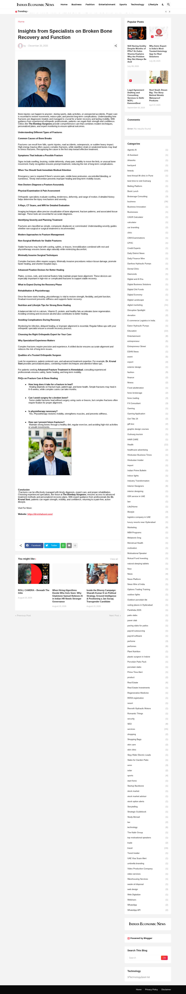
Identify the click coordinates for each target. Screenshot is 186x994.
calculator (147, 222)
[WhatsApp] (63, 545)
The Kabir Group (147, 832)
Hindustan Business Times (147, 455)
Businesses (147, 212)
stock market (147, 791)
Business (76, 4)
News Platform (147, 579)
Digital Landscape (147, 300)
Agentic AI (147, 150)
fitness (147, 382)
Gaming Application (147, 413)
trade (147, 843)
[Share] (115, 45)
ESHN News (147, 351)
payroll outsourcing (147, 631)
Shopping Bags (147, 739)
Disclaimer (166, 989)
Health (147, 444)
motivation (147, 548)
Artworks (147, 160)
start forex (147, 781)
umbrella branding (147, 863)
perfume (147, 641)
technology (147, 827)
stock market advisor (147, 796)
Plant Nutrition (147, 651)
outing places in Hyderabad (147, 605)
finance (147, 377)
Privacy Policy (151, 989)
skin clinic (147, 749)
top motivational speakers (147, 837)
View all (114, 559)
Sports (123, 4)
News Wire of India (147, 584)
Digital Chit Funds (147, 289)
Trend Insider (147, 853)
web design (147, 889)
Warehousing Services (147, 879)
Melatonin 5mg (147, 538)
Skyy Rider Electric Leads (147, 755)
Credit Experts (147, 248)
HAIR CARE (147, 439)
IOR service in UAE (147, 496)
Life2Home (147, 506)
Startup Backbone (147, 786)
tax (147, 822)
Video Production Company (147, 868)
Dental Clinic (147, 269)
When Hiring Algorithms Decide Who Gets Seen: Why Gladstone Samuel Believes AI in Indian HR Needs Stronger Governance (67, 596)
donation (147, 315)
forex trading (147, 398)
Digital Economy (147, 294)
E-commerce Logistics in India (147, 320)
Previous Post (24, 615)
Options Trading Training (147, 589)
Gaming (147, 408)
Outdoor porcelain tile (147, 600)
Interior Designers (147, 486)
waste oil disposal (147, 884)
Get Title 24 (147, 419)
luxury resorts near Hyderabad (147, 522)
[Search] (168, 4)
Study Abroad (147, 817)
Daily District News (147, 253)
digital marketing (147, 305)
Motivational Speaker (147, 553)
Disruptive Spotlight (147, 310)
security (147, 719)
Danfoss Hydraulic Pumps (147, 263)
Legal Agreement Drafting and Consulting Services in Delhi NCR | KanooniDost (135, 96)
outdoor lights (147, 594)
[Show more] (75, 545)
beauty (147, 170)
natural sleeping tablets (147, 563)
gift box (147, 424)
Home (64, 4)
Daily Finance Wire (147, 258)
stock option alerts (147, 801)
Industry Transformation (147, 481)
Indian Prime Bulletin (147, 470)
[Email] (69, 545)
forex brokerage (147, 393)
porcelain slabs (147, 667)
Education (147, 331)
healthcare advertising (147, 450)
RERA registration (147, 698)
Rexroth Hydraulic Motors (147, 708)
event (147, 356)
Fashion (90, 4)
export (147, 362)
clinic (147, 232)
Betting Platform (147, 186)
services (147, 729)
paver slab (147, 620)
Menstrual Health (147, 543)
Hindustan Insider (147, 460)
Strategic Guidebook (147, 812)
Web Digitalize (147, 894)
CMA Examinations (147, 238)
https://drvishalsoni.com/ (40, 514)
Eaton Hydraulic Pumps (147, 326)
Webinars (147, 900)
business (147, 201)
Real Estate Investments (147, 687)
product (147, 677)
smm (147, 765)
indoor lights (147, 475)
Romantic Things (147, 713)
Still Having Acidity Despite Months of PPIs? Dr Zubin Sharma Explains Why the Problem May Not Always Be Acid (136, 54)
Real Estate (147, 682)
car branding (147, 227)
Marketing (147, 527)
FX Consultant (147, 403)
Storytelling (147, 806)
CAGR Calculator (147, 217)
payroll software (147, 636)
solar (147, 770)
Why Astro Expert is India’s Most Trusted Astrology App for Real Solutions (158, 51)
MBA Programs (147, 532)
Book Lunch (147, 191)
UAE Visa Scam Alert (147, 858)
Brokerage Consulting (147, 196)
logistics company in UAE (147, 517)
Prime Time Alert (147, 672)
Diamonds (147, 274)
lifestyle (147, 512)
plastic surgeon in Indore (147, 656)
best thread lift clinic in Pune (147, 175)
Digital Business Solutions (147, 284)
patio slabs (147, 615)
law (147, 501)
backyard (147, 165)
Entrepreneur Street (147, 346)
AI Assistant (147, 155)
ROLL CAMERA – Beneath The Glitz (33, 591)
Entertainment (107, 4)
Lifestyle (153, 4)
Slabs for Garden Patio (147, 760)
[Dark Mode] (162, 4)
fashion (147, 372)
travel (147, 848)
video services (147, 874)
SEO (147, 724)
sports (147, 775)
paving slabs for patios (147, 625)
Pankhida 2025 (147, 610)
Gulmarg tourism (147, 434)
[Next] (169, 11)
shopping (147, 734)
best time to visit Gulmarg (147, 181)
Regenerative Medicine (147, 693)
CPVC (147, 243)
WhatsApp (147, 905)
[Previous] (165, 11)
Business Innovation (147, 207)
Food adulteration (147, 388)
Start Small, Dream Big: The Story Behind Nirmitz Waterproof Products (158, 95)
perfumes (147, 646)
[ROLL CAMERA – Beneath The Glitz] (33, 574)
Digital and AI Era (147, 279)
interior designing (147, 491)
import (147, 465)
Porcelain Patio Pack (147, 662)
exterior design (147, 367)
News (147, 574)
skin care (147, 744)
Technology (137, 4)
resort (147, 703)
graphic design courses (147, 429)
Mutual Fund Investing (147, 558)
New (147, 569)
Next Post (114, 615)
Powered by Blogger (141, 938)
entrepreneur (147, 341)
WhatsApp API (147, 910)
